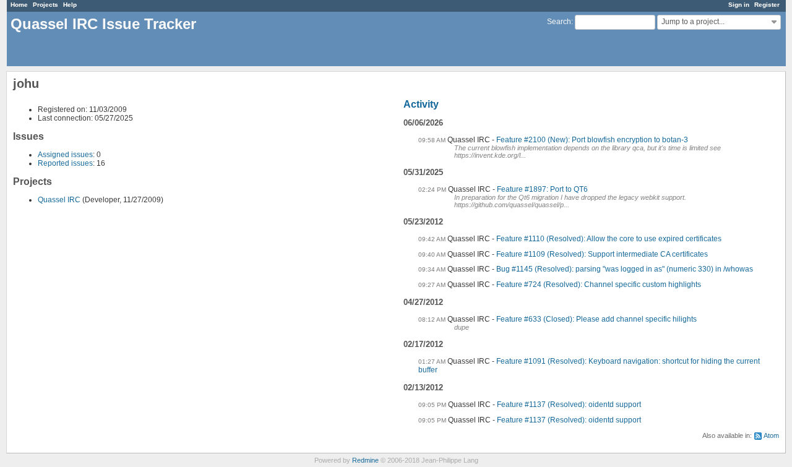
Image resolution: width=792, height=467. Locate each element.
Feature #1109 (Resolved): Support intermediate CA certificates (602, 254)
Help (70, 4)
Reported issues (65, 163)
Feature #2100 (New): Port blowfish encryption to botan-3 (592, 139)
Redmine (365, 460)
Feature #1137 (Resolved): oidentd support (569, 404)
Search (559, 21)
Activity (421, 104)
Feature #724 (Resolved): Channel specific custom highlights (598, 284)
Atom (771, 435)
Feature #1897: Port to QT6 (542, 189)
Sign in (738, 4)
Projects (45, 4)
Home (19, 4)
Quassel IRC (59, 199)
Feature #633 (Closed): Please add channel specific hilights (596, 319)
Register (767, 4)
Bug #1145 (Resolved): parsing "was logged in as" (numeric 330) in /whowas (624, 269)
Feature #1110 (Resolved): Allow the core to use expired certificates (608, 238)
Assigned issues (65, 154)
